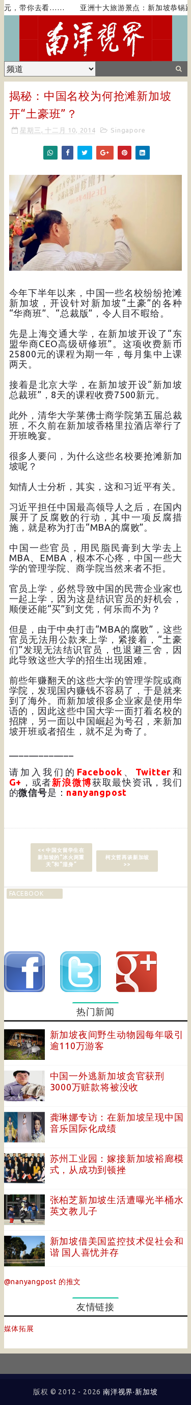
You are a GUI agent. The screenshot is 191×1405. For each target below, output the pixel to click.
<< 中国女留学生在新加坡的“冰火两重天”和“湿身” (61, 857)
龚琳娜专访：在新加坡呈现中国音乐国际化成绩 (117, 1122)
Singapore (128, 130)
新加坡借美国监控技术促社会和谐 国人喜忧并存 (117, 1246)
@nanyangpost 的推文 (42, 1282)
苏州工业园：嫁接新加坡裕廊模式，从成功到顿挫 (117, 1164)
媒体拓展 (19, 1328)
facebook (26, 893)
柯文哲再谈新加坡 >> (127, 860)
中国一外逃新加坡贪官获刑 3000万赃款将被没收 (107, 1081)
